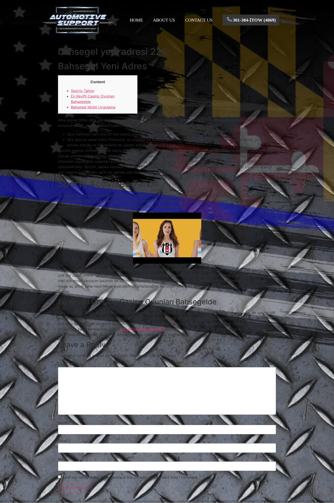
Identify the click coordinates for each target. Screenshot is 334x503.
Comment (68, 364)
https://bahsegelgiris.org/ (142, 329)
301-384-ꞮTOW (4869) (254, 20)
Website (65, 459)
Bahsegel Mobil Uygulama (93, 107)
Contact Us (198, 20)
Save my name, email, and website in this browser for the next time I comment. (130, 477)
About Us (164, 20)
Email (64, 441)
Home (136, 20)
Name (64, 422)
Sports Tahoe (82, 90)
